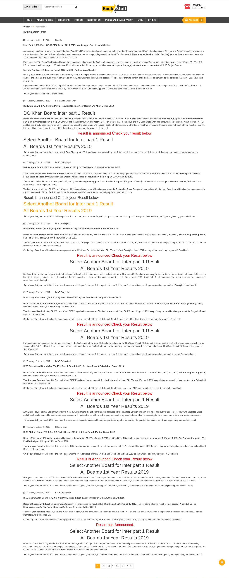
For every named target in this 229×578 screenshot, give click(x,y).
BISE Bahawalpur (63, 162)
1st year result (33, 94)
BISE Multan (61, 427)
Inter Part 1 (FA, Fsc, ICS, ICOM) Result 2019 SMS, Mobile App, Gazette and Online (66, 45)
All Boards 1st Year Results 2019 (57, 146)
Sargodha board (188, 354)
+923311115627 (199, 8)
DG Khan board (89, 152)
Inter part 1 (46, 94)
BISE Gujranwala (63, 493)
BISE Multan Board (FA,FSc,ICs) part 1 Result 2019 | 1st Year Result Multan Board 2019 (69, 432)
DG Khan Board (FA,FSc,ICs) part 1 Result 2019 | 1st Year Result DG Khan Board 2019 (68, 106)
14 (117, 566)
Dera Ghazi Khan (73, 152)
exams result (103, 152)
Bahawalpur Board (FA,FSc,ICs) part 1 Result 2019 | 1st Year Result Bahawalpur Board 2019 (71, 167)
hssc (116, 554)
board (62, 152)
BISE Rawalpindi (62, 223)
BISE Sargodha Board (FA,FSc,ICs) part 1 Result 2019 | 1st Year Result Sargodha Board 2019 (72, 297)
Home (29, 27)
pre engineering (187, 152)
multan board (147, 486)
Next (130, 566)
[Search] (76, 7)
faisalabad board (95, 420)
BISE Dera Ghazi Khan (65, 101)
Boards (58, 40)
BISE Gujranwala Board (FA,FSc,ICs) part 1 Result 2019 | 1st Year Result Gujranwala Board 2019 (73, 498)
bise (56, 152)
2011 (51, 152)
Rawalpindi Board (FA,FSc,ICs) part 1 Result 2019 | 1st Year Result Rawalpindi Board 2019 (71, 228)
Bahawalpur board (63, 216)
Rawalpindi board (182, 285)
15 (123, 566)
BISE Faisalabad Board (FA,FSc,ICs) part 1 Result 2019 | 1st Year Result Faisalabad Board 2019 (73, 366)
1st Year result (168, 75)
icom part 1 (134, 152)
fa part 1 (114, 152)
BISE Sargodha (62, 292)
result (34, 155)
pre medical (185, 216)
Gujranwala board (105, 554)
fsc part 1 (123, 152)
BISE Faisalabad (63, 361)
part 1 (176, 152)
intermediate (57, 94)
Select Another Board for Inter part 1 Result (68, 139)
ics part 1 (145, 152)
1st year (30, 152)
